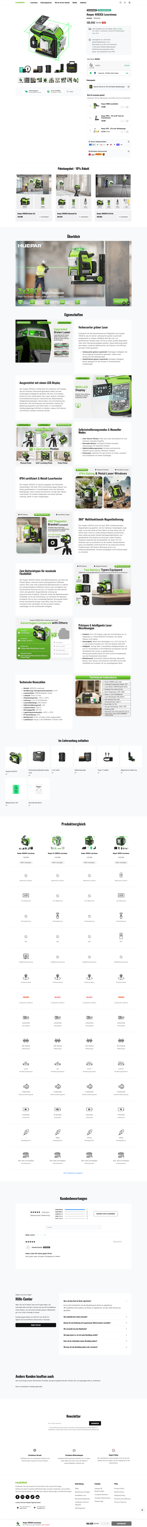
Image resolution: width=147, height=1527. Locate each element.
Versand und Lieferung (122, 1499)
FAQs (77, 1488)
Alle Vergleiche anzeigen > (73, 1173)
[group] (49, 42)
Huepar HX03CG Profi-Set (105, 213)
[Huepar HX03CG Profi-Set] (113, 192)
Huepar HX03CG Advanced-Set (66, 213)
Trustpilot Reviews (101, 1494)
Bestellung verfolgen (82, 1492)
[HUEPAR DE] (20, 2)
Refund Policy (119, 1492)
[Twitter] (28, 1497)
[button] (89, 18)
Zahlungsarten (80, 1508)
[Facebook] (18, 1497)
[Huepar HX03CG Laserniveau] (18, 1523)
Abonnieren (95, 1423)
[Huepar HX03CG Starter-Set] (34, 192)
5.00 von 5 (45, 1212)
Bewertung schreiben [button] (105, 1214)
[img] (30, 1242)
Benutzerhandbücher (82, 1499)
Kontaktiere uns (80, 1495)
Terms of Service (120, 1502)
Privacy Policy (119, 1488)
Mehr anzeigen (26, 862)
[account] (125, 2)
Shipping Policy (119, 1495)
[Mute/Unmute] (128, 303)
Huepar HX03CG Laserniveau (32, 1522)
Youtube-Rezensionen (102, 1498)
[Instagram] (22, 1497)
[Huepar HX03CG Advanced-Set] (73, 192)
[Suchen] (120, 2)
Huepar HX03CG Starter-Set (26, 213)
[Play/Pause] (124, 303)
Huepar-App (99, 1501)
